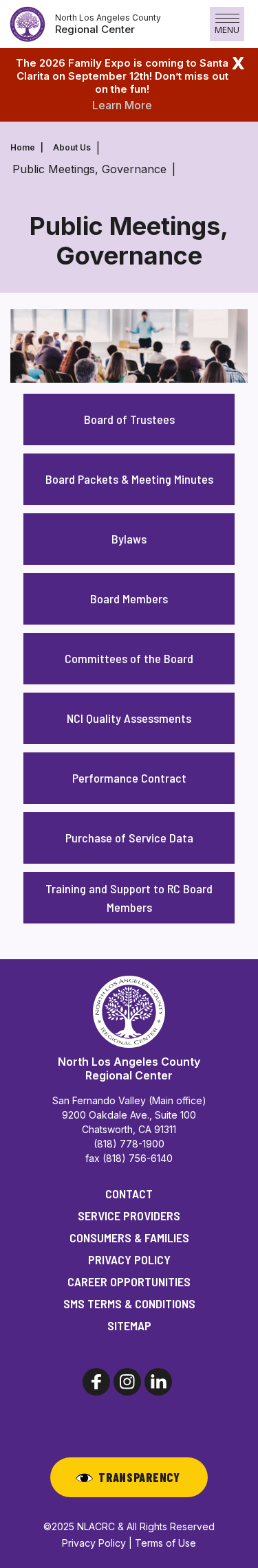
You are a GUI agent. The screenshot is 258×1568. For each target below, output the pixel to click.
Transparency (139, 1477)
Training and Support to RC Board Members (129, 898)
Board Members (129, 598)
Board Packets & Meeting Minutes (129, 478)
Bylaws (129, 538)
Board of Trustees (129, 419)
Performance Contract (129, 777)
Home (22, 147)
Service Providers (129, 1215)
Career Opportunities (129, 1281)
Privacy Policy (129, 1259)
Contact (129, 1193)
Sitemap (129, 1325)
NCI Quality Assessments (129, 718)
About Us (72, 147)
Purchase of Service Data (129, 837)
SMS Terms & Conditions (129, 1303)
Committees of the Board (129, 658)
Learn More (122, 105)
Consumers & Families (129, 1237)
